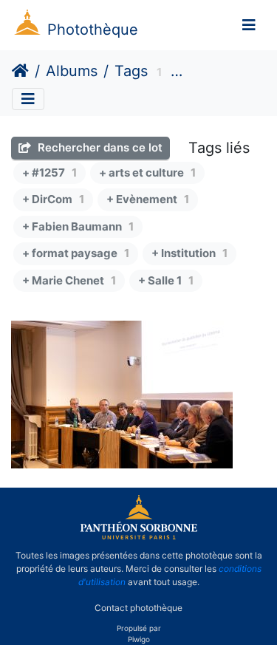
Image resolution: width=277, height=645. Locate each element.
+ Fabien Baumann (78, 226)
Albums (72, 71)
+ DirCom (53, 199)
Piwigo (139, 639)
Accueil (20, 71)
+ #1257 (49, 172)
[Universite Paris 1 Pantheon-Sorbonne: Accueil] (139, 536)
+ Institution (189, 253)
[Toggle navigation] (249, 25)
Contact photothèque (138, 606)
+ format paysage (75, 253)
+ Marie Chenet (69, 280)
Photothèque (92, 29)
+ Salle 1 (166, 280)
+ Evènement (147, 199)
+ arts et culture (147, 172)
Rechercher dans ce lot (99, 147)
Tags (131, 71)
